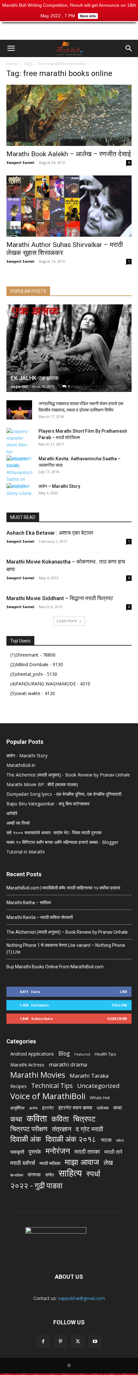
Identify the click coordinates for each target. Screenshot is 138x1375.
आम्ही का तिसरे (18, 823)
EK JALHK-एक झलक (34, 378)
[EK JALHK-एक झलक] (69, 348)
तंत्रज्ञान (61, 1128)
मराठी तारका (87, 1151)
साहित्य (70, 1173)
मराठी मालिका (49, 1163)
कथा (117, 1107)
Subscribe (117, 1018)
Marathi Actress (27, 1064)
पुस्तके (35, 1151)
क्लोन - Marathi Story (26, 755)
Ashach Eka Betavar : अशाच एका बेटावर (49, 533)
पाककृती (17, 1152)
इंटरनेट (48, 1108)
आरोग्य (33, 1108)
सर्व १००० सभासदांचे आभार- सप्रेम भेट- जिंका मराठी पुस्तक (53, 832)
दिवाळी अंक (25, 1139)
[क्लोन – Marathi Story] (19, 492)
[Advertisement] (69, 29)
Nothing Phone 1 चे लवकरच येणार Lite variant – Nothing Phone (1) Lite (65, 949)
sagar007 (19, 386)
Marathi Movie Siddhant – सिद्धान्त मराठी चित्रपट (59, 598)
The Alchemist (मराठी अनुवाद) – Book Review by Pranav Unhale (67, 932)
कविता (37, 1118)
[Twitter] (77, 1341)
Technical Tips (52, 1085)
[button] (11, 48)
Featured (82, 1054)
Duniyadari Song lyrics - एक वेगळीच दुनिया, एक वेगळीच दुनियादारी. (64, 794)
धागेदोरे (11, 813)
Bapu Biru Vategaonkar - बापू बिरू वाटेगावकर (48, 804)
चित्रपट (84, 1118)
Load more (67, 621)
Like (123, 991)
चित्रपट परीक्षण (28, 1128)
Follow (119, 1005)
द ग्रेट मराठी (89, 1129)
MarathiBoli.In (20, 765)
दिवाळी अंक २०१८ (71, 1139)
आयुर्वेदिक (17, 1108)
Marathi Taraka (89, 1075)
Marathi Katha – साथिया (28, 902)
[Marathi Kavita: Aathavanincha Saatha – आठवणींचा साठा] (19, 472)
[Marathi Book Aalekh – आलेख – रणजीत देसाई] (69, 115)
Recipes (18, 1086)
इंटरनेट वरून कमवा (75, 1107)
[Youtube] (95, 1341)
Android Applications (32, 1054)
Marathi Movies (37, 1074)
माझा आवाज (82, 1162)
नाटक (106, 1140)
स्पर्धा (93, 1173)
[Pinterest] (60, 1341)
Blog (64, 1053)
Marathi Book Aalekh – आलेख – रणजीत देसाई (68, 154)
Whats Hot (100, 1097)
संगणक (34, 1174)
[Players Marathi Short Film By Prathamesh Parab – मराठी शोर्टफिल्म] (19, 448)
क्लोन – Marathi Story (59, 486)
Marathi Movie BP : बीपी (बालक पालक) (42, 784)
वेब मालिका (16, 1175)
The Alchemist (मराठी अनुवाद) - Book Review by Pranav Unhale (68, 775)
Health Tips (105, 1054)
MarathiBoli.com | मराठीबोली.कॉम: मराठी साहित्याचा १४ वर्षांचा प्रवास (63, 887)
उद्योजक (103, 1108)
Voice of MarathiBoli (47, 1096)
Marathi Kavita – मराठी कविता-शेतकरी (39, 917)
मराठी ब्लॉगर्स (22, 1162)
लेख (108, 1162)
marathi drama (68, 1064)
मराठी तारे (113, 1152)
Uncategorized (98, 1085)
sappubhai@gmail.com (81, 1298)
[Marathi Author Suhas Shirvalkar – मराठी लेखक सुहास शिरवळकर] (69, 206)
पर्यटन (120, 1140)
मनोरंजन (58, 1150)
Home (12, 63)
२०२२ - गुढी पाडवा (36, 1185)
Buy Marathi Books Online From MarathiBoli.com (55, 966)
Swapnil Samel (20, 162)
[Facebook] (43, 1341)
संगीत (49, 1175)
